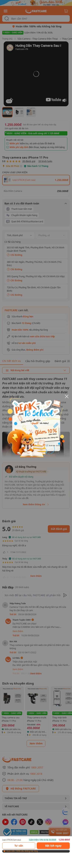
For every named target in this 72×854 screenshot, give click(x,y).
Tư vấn (18, 845)
